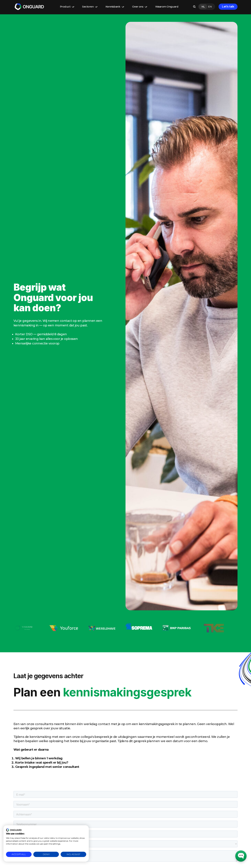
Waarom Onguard (166, 6)
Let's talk (228, 6)
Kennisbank (113, 6)
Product (65, 6)
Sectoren (88, 6)
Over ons (137, 6)
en (210, 6)
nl (203, 6)
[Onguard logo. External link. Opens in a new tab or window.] (14, 830)
